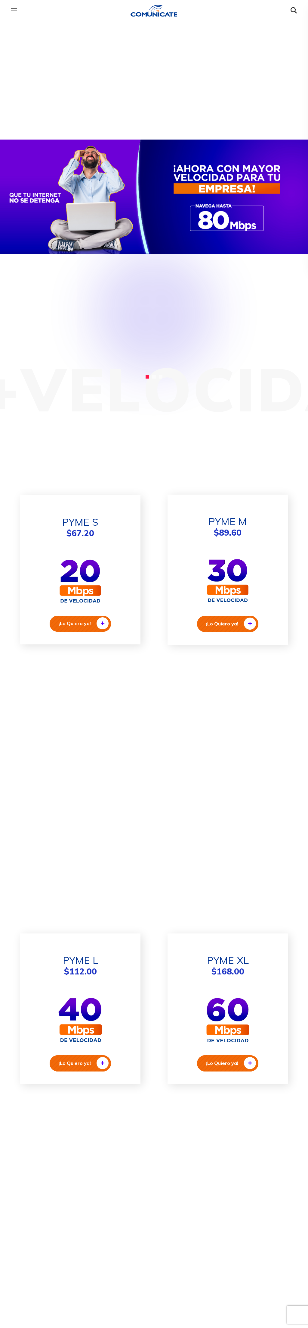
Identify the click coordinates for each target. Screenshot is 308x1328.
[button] (294, 10)
